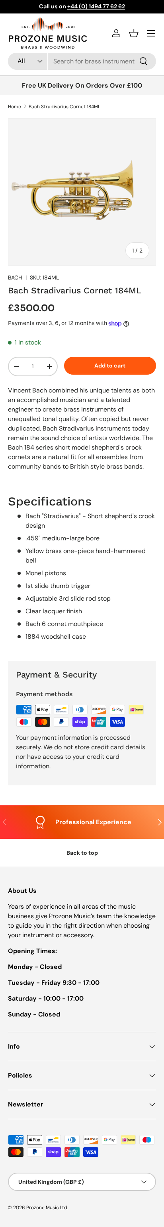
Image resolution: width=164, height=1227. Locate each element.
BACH (15, 277)
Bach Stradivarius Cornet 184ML (64, 106)
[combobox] (82, 61)
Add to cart (109, 365)
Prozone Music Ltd (46, 1207)
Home (14, 106)
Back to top (82, 852)
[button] (134, 33)
